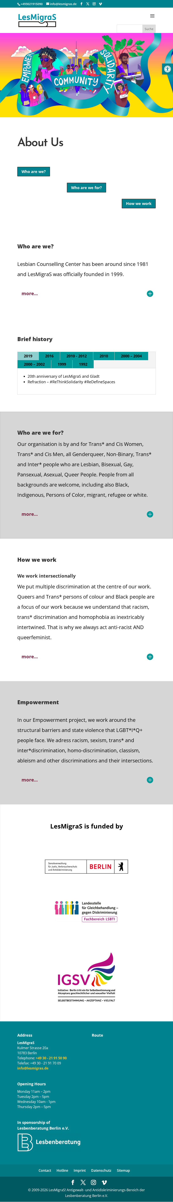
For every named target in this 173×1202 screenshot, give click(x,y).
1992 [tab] (83, 364)
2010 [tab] (104, 355)
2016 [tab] (49, 355)
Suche (149, 29)
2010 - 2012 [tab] (76, 355)
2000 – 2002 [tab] (34, 364)
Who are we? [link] (34, 171)
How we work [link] (138, 203)
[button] (152, 19)
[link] (167, 69)
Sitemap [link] (123, 1170)
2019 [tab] (28, 355)
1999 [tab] (62, 364)
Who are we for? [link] (86, 187)
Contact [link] (45, 1170)
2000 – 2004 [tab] (131, 355)
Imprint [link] (80, 1170)
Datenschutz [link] (101, 1170)
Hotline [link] (62, 1170)
